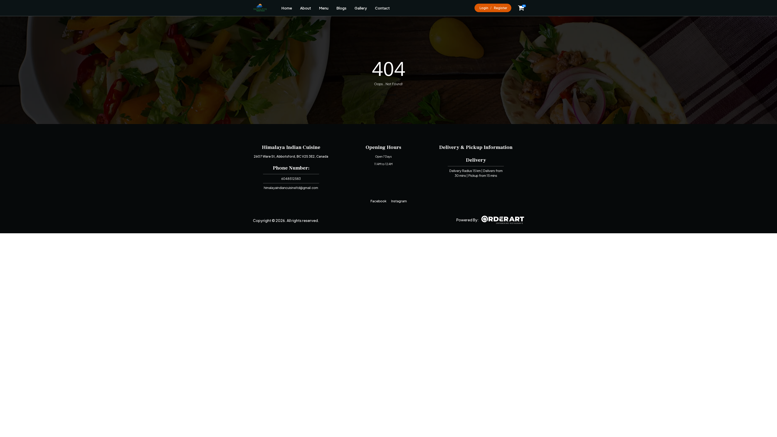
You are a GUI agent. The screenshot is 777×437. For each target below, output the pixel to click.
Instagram (399, 201)
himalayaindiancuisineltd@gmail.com (291, 188)
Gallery (361, 8)
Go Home (388, 94)
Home (286, 8)
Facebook (378, 201)
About (305, 8)
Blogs (341, 8)
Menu (323, 8)
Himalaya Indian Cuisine (291, 147)
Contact (382, 8)
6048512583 (291, 178)
